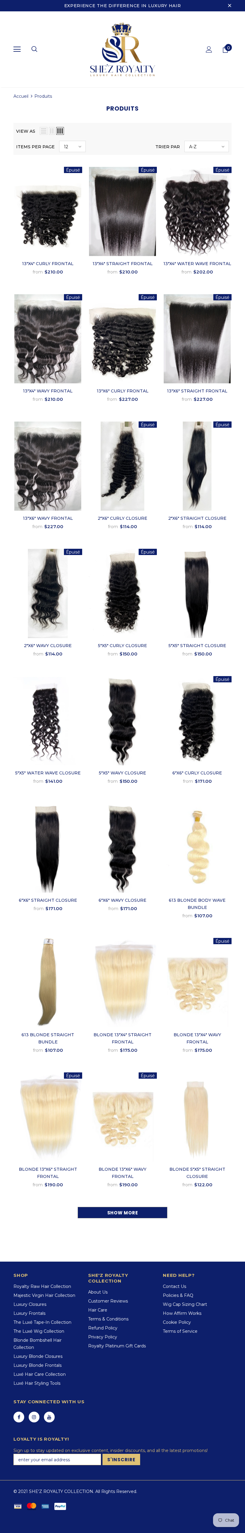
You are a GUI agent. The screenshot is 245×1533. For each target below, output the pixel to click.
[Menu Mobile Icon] (17, 49)
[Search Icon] (34, 49)
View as (25, 131)
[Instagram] (34, 1417)
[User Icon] (209, 49)
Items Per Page (35, 146)
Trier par (167, 146)
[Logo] (123, 49)
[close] (229, 6)
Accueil (20, 96)
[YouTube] (49, 1417)
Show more (122, 1213)
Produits (43, 96)
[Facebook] (18, 1417)
